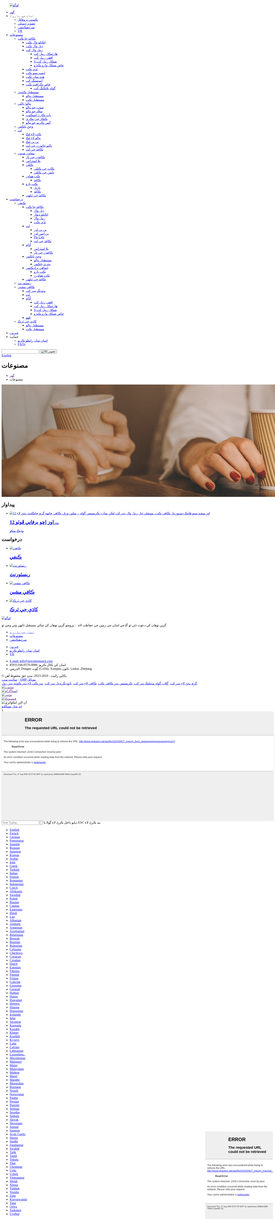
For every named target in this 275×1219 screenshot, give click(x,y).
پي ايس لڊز (41, 233)
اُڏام (28, 245)
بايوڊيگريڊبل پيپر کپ (58, 683)
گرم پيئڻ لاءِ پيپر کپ (183, 683)
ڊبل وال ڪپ (34, 46)
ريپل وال (39, 218)
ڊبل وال (39, 210)
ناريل (37, 187)
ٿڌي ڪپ (32, 69)
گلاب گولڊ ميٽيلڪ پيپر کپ (151, 683)
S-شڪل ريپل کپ (45, 61)
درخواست (16, 199)
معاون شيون (26, 153)
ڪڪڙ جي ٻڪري (37, 119)
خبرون (14, 333)
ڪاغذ (37, 180)
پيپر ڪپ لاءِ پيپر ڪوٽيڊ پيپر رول (22, 683)
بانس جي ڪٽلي (44, 172)
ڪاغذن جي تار (35, 157)
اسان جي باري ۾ (22, 632)
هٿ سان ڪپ (35, 77)
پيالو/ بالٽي (24, 103)
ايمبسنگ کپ (34, 80)
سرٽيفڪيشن (26, 27)
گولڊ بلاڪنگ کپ (45, 88)
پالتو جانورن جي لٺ (39, 145)
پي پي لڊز (40, 230)
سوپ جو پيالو (35, 107)
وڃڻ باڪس (25, 126)
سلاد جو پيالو (34, 111)
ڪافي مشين (26, 287)
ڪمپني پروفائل (28, 19)
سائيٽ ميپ (9, 679)
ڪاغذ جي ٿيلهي (36, 195)
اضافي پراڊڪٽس (37, 268)
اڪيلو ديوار (41, 214)
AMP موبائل (28, 679)
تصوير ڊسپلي (26, 23)
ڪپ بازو (32, 184)
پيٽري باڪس (42, 264)
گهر (12, 12)
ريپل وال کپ (34, 50)
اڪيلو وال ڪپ (35, 42)
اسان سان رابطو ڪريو (33, 340)
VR (20, 31)
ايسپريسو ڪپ (35, 73)
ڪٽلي (29, 164)
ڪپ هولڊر (33, 176)
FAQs (21, 344)
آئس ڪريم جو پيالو (38, 122)
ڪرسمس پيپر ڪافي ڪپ (115, 683)
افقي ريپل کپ (43, 57)
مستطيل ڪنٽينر (28, 92)
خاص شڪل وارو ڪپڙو (49, 65)
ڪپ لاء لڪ (33, 134)
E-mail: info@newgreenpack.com (31, 661)
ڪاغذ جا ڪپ (26, 38)
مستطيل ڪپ (35, 99)
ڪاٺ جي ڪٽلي (44, 168)
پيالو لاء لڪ (33, 138)
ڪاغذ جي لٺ (34, 149)
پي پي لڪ (32, 142)
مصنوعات (16, 34)
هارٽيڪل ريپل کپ (45, 54)
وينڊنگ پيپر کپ (35, 291)
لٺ (20, 130)
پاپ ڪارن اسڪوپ (38, 115)
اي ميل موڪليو (12, 706)
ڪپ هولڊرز (42, 275)
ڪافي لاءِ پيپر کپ (85, 683)
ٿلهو (28, 317)
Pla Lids (39, 237)
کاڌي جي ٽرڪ (27, 321)
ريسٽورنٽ (24, 283)
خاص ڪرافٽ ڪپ (38, 84)
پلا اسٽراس (33, 161)
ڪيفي (22, 203)
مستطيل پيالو (35, 96)
